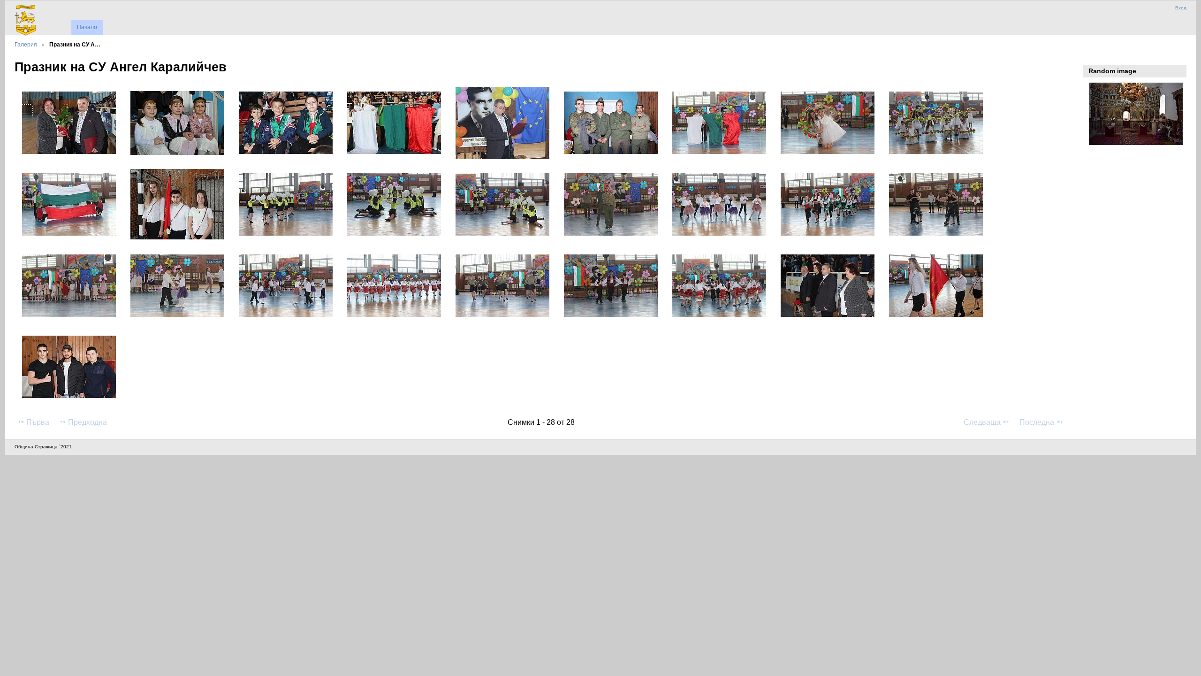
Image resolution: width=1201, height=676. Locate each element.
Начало (87, 27)
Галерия (26, 44)
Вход (1180, 7)
